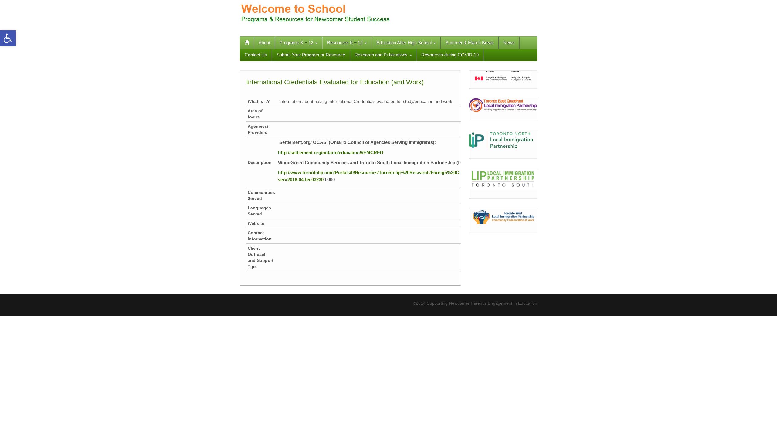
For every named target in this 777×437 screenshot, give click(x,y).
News (509, 42)
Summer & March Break (469, 42)
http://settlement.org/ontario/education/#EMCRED (330, 152)
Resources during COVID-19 (450, 54)
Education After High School (404, 42)
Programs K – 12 (297, 42)
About (264, 42)
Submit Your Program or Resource (311, 54)
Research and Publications (382, 54)
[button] (8, 38)
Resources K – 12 (345, 42)
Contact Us (256, 54)
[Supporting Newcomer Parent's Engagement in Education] (316, 14)
